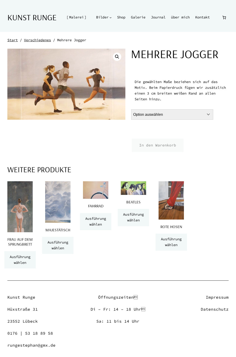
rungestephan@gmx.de (31, 345)
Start (12, 40)
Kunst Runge (31, 17)
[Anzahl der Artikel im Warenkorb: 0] (224, 17)
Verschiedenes (37, 40)
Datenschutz (215, 309)
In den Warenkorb (157, 145)
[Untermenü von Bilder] (110, 17)
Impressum (217, 297)
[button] (117, 57)
